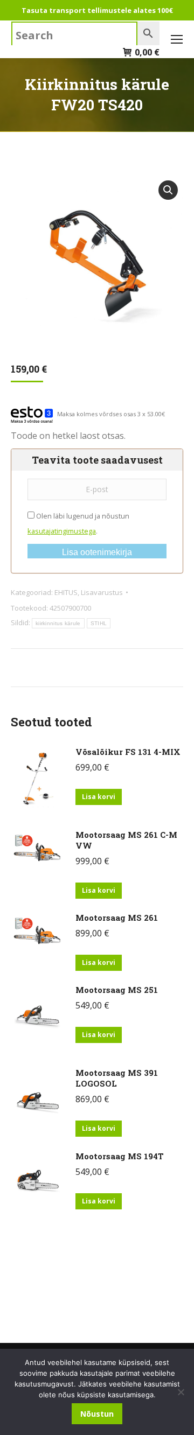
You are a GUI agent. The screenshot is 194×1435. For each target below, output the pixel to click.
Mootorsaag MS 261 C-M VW (126, 840)
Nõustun (97, 1414)
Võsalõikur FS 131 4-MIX (128, 751)
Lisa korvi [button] (98, 796)
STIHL (99, 623)
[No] (180, 1392)
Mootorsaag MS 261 (116, 917)
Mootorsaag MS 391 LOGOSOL (116, 1078)
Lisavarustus (102, 592)
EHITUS (66, 592)
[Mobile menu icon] (176, 39)
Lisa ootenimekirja (97, 552)
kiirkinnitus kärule (58, 623)
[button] (168, 190)
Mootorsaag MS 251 (116, 989)
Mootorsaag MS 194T (119, 1156)
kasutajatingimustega (61, 531)
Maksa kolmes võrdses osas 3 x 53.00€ (111, 414)
